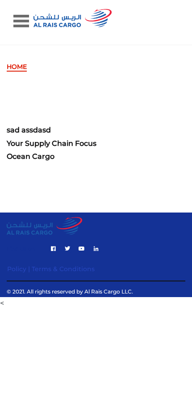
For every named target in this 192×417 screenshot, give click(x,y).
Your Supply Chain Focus (51, 143)
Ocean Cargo (30, 156)
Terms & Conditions (63, 269)
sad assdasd (29, 130)
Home (17, 67)
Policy (16, 269)
